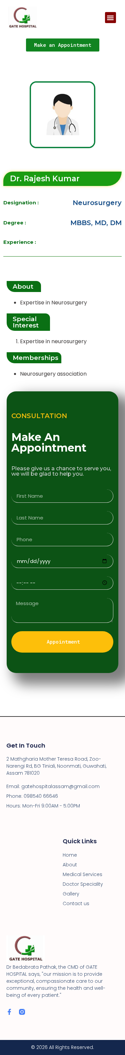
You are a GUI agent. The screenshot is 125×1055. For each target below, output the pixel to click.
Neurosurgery (97, 203)
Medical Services (82, 874)
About (70, 864)
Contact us (76, 903)
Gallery (71, 893)
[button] (110, 17)
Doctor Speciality (83, 884)
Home (70, 855)
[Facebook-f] (9, 1012)
